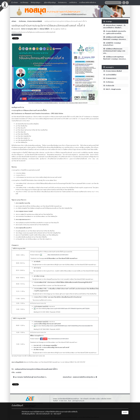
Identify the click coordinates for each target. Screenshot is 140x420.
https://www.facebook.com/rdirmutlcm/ (58, 255)
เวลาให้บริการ (73, 2)
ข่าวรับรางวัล (109, 85)
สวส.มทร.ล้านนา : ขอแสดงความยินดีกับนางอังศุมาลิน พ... (79, 377)
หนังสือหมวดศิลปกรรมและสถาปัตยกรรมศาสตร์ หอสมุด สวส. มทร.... (114, 51)
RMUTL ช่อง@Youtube (113, 89)
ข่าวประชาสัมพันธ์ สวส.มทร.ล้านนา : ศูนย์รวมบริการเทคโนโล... (114, 32)
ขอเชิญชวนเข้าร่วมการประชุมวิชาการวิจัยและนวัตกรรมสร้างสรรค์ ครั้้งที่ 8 (36, 369)
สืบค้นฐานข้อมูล (35, 2)
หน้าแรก (15, 2)
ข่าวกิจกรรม (109, 82)
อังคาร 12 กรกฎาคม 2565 (28, 29)
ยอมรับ (125, 412)
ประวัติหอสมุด (24, 2)
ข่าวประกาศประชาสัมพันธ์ (113, 71)
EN (127, 2)
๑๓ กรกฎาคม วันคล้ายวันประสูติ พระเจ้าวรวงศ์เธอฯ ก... (30, 377)
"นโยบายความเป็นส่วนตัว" (43, 414)
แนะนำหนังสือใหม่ (110, 74)
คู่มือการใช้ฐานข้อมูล (50, 2)
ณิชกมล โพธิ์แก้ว (44, 29)
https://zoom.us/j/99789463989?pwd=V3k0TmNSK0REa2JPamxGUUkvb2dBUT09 (70, 326)
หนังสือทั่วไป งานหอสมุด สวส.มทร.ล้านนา (112, 44)
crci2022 (18, 372)
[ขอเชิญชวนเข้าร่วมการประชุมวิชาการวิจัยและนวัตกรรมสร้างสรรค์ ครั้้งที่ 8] (55, 74)
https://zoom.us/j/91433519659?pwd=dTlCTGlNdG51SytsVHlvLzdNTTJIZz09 (68, 308)
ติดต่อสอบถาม (62, 2)
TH (124, 2)
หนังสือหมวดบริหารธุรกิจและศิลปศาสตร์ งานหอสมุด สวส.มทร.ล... (114, 38)
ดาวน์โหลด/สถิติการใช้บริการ (87, 2)
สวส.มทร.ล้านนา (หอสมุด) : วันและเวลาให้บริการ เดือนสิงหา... (114, 26)
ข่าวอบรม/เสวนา (110, 78)
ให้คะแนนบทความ (17, 35)
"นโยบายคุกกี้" (57, 414)
